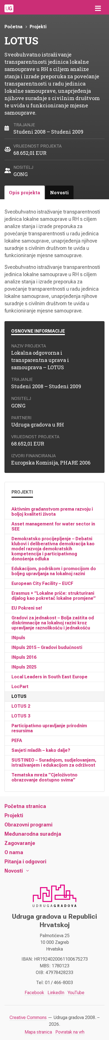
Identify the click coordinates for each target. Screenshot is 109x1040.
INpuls (18, 637)
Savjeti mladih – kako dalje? (40, 750)
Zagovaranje (19, 843)
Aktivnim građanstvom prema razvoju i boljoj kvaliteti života (52, 511)
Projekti (38, 26)
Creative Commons (28, 1017)
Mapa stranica (38, 1032)
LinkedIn (56, 992)
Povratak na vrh (69, 1032)
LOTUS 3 (20, 716)
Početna (13, 26)
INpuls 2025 (23, 667)
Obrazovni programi (28, 825)
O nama (13, 852)
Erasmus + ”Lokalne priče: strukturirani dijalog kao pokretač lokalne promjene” (53, 596)
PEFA (16, 740)
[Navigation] (97, 8)
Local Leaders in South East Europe (49, 676)
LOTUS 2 (20, 706)
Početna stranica (25, 806)
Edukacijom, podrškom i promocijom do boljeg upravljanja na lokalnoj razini (53, 571)
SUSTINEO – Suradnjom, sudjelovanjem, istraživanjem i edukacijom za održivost (53, 762)
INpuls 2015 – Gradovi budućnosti (46, 647)
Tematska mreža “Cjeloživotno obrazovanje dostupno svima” (44, 777)
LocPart (20, 686)
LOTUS (19, 696)
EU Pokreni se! (26, 608)
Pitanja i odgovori (25, 861)
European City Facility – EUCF (42, 583)
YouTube (76, 992)
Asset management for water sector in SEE (53, 526)
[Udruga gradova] (8, 8)
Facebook (34, 992)
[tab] (24, 192)
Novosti (13, 871)
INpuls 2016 (23, 657)
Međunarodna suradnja (32, 834)
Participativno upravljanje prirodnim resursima (49, 728)
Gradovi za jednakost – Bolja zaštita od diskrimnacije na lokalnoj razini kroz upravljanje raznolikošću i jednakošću (52, 623)
